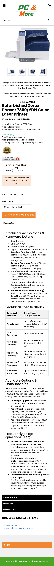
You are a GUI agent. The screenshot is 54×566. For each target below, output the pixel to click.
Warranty (7, 201)
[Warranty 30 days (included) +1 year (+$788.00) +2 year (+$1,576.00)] (16, 207)
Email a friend (28, 102)
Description (9, 223)
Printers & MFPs (26, 528)
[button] (3, 72)
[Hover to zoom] (27, 44)
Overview (8, 503)
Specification (10, 497)
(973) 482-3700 (20, 170)
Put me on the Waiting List (19, 214)
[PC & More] (27, 10)
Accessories (9, 509)
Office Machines (9, 525)
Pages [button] (7, 545)
